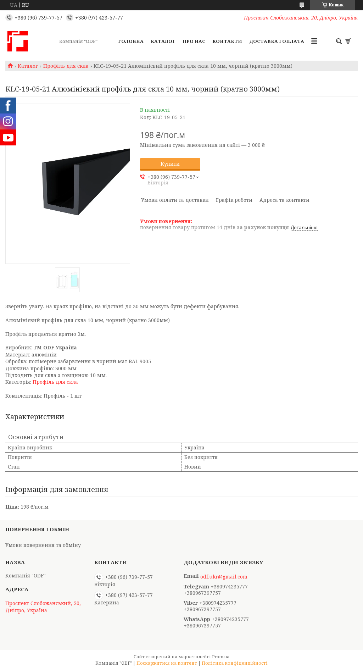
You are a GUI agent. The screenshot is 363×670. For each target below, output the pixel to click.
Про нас (194, 41)
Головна (131, 41)
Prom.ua (220, 657)
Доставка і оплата (276, 41)
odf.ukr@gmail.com (223, 577)
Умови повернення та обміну (43, 545)
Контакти (227, 41)
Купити (170, 163)
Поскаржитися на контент (166, 663)
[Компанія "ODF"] (30, 41)
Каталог (163, 41)
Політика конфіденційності (235, 663)
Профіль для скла (66, 66)
